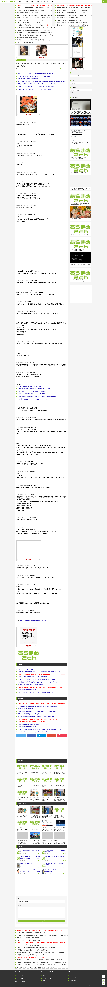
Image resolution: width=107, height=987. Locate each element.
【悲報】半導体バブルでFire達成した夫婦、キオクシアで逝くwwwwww (36, 676)
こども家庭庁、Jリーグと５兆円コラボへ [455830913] (22, 829)
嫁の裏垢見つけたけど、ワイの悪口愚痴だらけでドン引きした (59, 773)
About (20, 1)
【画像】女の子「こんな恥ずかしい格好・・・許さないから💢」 (33, 25)
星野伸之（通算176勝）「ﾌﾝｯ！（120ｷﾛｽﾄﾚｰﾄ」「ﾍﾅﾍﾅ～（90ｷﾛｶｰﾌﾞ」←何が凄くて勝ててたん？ (34, 17)
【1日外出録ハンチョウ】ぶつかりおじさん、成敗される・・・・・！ (35, 391)
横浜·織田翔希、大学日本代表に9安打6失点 (27, 12)
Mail (53, 1)
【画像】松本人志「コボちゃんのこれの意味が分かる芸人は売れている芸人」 (74, 25)
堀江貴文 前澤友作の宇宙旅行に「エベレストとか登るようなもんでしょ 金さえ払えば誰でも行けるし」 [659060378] (59, 830)
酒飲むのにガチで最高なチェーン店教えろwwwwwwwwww (33, 714)
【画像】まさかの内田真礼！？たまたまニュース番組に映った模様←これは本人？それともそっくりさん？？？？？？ (42, 964)
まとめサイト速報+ (39, 1)
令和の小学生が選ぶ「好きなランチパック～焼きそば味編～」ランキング (47, 799)
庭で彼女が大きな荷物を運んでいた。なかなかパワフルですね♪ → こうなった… (36, 27)
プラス (52, 735)
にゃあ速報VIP (20, 978)
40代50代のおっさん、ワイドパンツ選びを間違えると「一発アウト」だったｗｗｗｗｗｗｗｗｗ (40, 952)
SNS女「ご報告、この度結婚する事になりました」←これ (71, 12)
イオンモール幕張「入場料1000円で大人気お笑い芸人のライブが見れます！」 (37, 716)
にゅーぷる (71, 978)
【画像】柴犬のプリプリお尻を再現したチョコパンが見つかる (32, 955)
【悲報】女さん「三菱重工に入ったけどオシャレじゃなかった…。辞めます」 (37, 679)
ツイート (22, 735)
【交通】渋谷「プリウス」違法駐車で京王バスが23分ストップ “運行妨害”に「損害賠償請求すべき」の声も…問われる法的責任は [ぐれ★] (42, 703)
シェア (32, 735)
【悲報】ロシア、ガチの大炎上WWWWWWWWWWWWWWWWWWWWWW (37, 669)
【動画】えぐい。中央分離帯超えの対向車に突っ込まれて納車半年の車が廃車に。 (37, 947)
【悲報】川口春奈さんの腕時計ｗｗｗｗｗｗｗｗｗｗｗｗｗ (35, 799)
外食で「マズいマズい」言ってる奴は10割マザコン (69, 20)
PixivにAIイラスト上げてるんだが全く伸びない (28, 945)
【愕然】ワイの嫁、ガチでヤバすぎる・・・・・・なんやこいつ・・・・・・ (34, 20)
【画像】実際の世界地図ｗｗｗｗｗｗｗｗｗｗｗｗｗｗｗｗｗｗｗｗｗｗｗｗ (37, 711)
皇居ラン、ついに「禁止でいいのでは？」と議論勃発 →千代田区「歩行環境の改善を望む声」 (40, 959)
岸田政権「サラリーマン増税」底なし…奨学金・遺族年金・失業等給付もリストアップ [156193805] (22, 843)
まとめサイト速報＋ (47, 978)
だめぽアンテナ (72, 980)
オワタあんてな (46, 977)
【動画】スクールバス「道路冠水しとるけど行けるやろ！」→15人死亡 (59, 816)
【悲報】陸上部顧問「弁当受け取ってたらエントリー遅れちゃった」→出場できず (38, 682)
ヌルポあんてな (72, 977)
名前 (19, 898)
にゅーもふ (32, 1)
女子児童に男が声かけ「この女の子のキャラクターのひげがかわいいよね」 (35, 967)
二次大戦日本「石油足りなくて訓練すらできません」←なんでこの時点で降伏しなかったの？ (40, 930)
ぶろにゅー (45, 980)
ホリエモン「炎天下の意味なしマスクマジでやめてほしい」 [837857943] (47, 842)
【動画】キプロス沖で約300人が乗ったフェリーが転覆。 (31, 957)
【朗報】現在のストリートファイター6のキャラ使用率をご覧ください (35, 692)
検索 (72, 92)
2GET (70, 975)
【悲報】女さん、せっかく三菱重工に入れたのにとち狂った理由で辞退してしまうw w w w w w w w (74, 22)
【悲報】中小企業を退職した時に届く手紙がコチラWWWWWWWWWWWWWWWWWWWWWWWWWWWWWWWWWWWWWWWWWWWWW (42, 674)
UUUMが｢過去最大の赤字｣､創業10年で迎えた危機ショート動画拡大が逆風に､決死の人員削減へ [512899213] (59, 843)
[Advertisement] (41, 886)
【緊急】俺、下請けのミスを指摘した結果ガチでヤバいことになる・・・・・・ (34, 7)
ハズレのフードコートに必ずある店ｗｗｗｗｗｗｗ (30, 684)
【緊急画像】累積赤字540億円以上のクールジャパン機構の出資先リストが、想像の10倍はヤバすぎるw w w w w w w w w (42, 962)
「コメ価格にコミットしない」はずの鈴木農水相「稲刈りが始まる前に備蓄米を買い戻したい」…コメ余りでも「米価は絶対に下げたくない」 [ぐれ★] (42, 687)
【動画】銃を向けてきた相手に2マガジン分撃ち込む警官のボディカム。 (35, 950)
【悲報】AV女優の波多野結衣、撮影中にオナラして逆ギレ (32, 724)
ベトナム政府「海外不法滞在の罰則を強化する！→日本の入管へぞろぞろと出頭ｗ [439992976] (41, 706)
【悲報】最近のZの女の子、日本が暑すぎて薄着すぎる (31, 721)
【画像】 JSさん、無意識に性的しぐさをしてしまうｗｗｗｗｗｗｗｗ (34, 30)
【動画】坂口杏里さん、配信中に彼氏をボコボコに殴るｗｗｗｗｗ (34, 388)
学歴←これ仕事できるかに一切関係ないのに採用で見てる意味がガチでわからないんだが (41, 65)
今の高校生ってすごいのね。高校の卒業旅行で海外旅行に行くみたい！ (34, 5)
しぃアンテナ (25, 1)
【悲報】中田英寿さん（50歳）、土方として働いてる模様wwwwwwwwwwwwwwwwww (40, 399)
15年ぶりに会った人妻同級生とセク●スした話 (28, 22)
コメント (20, 905)
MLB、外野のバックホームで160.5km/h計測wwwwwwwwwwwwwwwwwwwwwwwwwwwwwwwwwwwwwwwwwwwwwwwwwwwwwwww (34, 15)
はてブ (41, 735)
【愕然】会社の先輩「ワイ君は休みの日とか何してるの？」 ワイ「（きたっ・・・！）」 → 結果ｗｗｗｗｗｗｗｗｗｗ (34, 10)
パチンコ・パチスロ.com (22, 975)
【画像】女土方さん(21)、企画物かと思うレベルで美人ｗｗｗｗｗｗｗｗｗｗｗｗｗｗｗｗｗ (41, 393)
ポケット (62, 735)
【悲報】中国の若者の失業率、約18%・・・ (29, 689)
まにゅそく (19, 977)
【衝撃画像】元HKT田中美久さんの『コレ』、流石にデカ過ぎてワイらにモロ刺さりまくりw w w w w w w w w (74, 15)
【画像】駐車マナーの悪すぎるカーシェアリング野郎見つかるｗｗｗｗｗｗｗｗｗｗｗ (39, 396)
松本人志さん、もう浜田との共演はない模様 (67, 17)
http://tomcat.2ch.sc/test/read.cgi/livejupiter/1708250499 (33, 620)
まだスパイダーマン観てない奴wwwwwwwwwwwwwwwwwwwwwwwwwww (37, 708)
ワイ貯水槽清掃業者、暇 (35, 772)
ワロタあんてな (47, 1)
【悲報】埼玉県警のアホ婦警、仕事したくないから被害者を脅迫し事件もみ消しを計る (39, 671)
